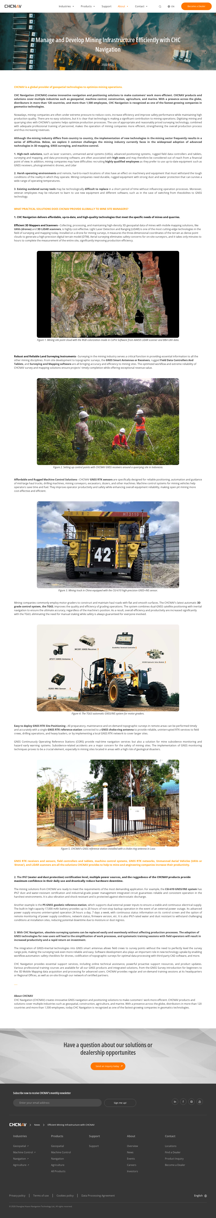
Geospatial (19, 1146)
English (198, 1195)
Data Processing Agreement (98, 1195)
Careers (131, 1165)
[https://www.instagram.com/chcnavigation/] (191, 1102)
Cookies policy (65, 1195)
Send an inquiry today (107, 1066)
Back (20, 20)
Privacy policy (17, 1195)
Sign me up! (120, 1102)
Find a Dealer (173, 1152)
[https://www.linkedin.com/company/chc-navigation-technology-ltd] (175, 1102)
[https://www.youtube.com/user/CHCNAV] (200, 1102)
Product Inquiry (174, 1158)
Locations (170, 1146)
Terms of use (41, 1195)
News (130, 1152)
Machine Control (23, 1152)
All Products (58, 1171)
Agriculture (19, 1165)
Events (131, 1158)
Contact (139, 6)
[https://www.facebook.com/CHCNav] (183, 1102)
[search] (160, 6)
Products (86, 6)
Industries (65, 6)
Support (106, 6)
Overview (132, 1146)
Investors (132, 1171)
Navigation (19, 1158)
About (121, 6)
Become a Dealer (196, 6)
